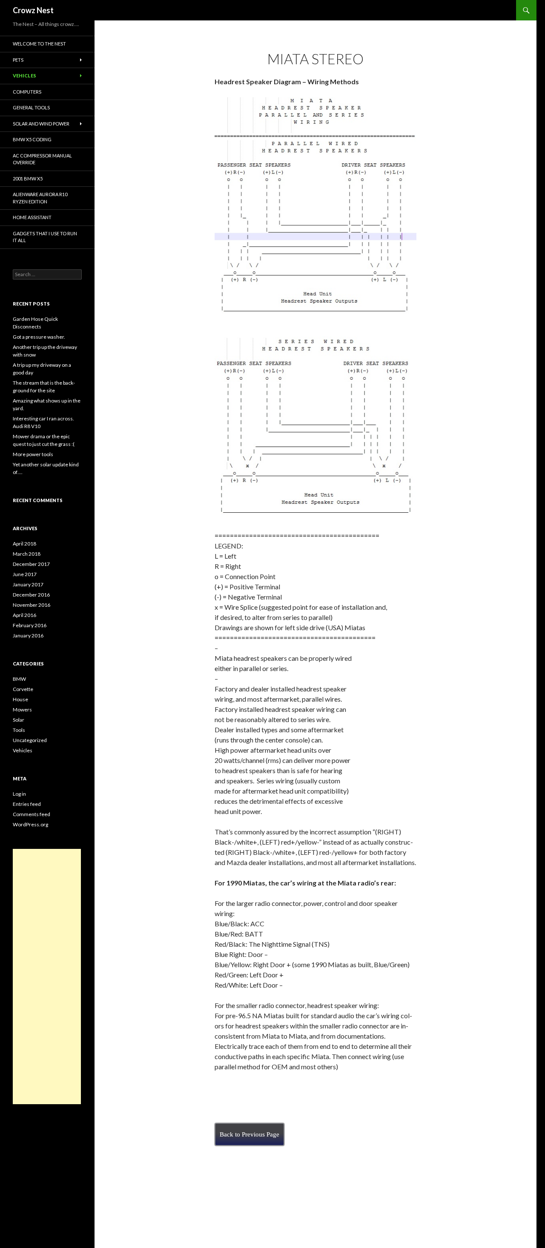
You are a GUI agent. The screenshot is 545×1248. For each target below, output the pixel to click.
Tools (19, 730)
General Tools (31, 107)
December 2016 (31, 594)
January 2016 (28, 635)
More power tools (33, 454)
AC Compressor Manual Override (42, 159)
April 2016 (24, 615)
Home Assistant (32, 217)
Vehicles (24, 75)
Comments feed (31, 814)
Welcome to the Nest (39, 43)
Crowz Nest (33, 10)
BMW (19, 679)
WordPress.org (30, 824)
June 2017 (25, 574)
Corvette (23, 689)
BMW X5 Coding (32, 139)
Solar (18, 720)
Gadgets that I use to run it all (45, 237)
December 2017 (31, 564)
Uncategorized (30, 740)
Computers (27, 91)
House (20, 699)
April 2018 (24, 543)
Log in (19, 794)
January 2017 (28, 584)
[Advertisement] (47, 976)
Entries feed (27, 804)
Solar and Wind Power (41, 123)
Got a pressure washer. (39, 337)
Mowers (22, 709)
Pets (18, 60)
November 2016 (31, 605)
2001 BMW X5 (28, 178)
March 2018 (26, 554)
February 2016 (29, 625)
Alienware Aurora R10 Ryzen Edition (40, 197)
